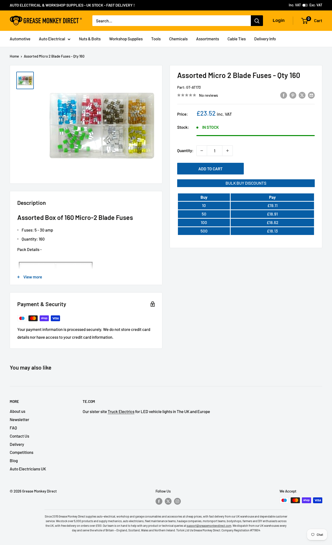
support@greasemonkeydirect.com (209, 525)
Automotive (20, 38)
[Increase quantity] (227, 151)
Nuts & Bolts (90, 38)
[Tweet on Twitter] (302, 95)
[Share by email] (311, 95)
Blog (14, 460)
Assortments (207, 38)
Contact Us (19, 435)
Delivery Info (265, 38)
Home (14, 56)
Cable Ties (236, 38)
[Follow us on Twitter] (168, 501)
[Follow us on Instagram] (177, 501)
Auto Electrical (52, 38)
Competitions (21, 452)
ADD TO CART (210, 168)
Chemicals (178, 38)
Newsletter (19, 419)
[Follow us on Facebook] (159, 501)
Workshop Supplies (126, 38)
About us (17, 411)
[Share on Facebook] (283, 95)
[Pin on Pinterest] (292, 95)
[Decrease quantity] (202, 151)
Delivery (17, 444)
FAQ (13, 427)
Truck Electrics (121, 411)
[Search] (257, 20)
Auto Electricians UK (28, 468)
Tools (156, 38)
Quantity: (185, 150)
